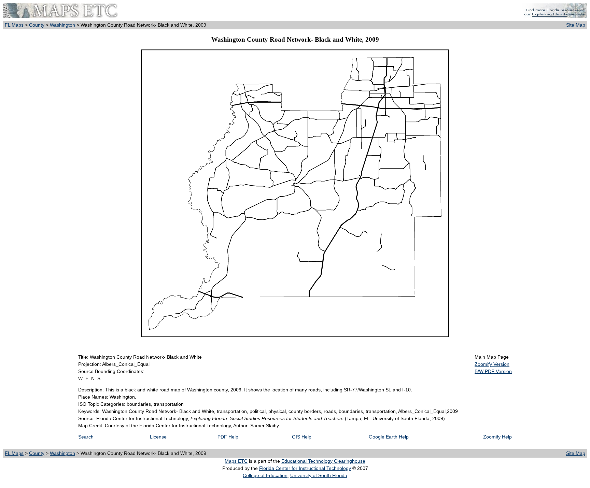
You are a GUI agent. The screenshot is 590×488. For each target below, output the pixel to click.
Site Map (575, 25)
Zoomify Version (492, 364)
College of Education (265, 475)
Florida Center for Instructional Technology (305, 468)
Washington (62, 25)
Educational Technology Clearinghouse (323, 461)
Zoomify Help (497, 437)
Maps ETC (236, 461)
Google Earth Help (389, 437)
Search (86, 437)
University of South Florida (318, 475)
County (36, 25)
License (158, 437)
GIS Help (301, 437)
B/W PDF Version (493, 371)
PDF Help (227, 437)
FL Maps (14, 25)
